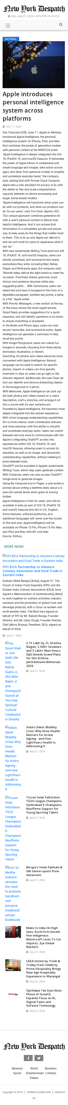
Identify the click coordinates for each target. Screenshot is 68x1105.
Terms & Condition (39, 1092)
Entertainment (35, 1073)
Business (50, 1068)
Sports (17, 1073)
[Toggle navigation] (8, 25)
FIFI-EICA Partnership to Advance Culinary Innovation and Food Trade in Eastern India (32, 571)
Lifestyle (50, 1073)
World (34, 1068)
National (17, 1068)
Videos (34, 1078)
